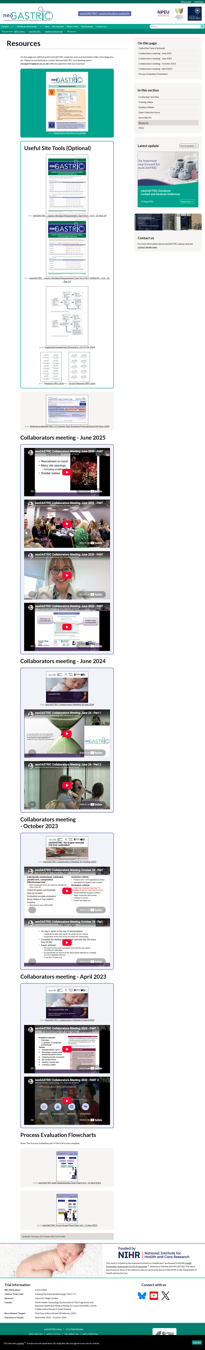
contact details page (147, 247)
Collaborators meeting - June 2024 (155, 58)
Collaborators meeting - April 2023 (155, 68)
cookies (20, 1343)
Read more (186, 201)
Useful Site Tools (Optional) (151, 48)
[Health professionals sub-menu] (40, 26)
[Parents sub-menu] (12, 26)
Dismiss (197, 1342)
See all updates (187, 145)
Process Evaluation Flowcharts (153, 74)
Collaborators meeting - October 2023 (157, 63)
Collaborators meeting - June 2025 (155, 53)
